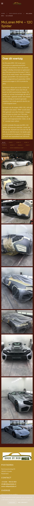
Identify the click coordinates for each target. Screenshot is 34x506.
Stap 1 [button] (11, 142)
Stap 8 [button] (4, 147)
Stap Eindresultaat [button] (17, 147)
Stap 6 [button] (20, 145)
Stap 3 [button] (26, 142)
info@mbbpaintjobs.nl (8, 484)
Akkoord (12, 502)
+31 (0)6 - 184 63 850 (8, 482)
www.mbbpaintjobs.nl (8, 486)
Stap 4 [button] (4, 145)
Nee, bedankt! (23, 502)
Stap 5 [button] (12, 145)
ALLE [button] (3, 142)
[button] (2, 3)
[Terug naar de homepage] (17, 3)
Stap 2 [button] (18, 142)
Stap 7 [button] (28, 145)
